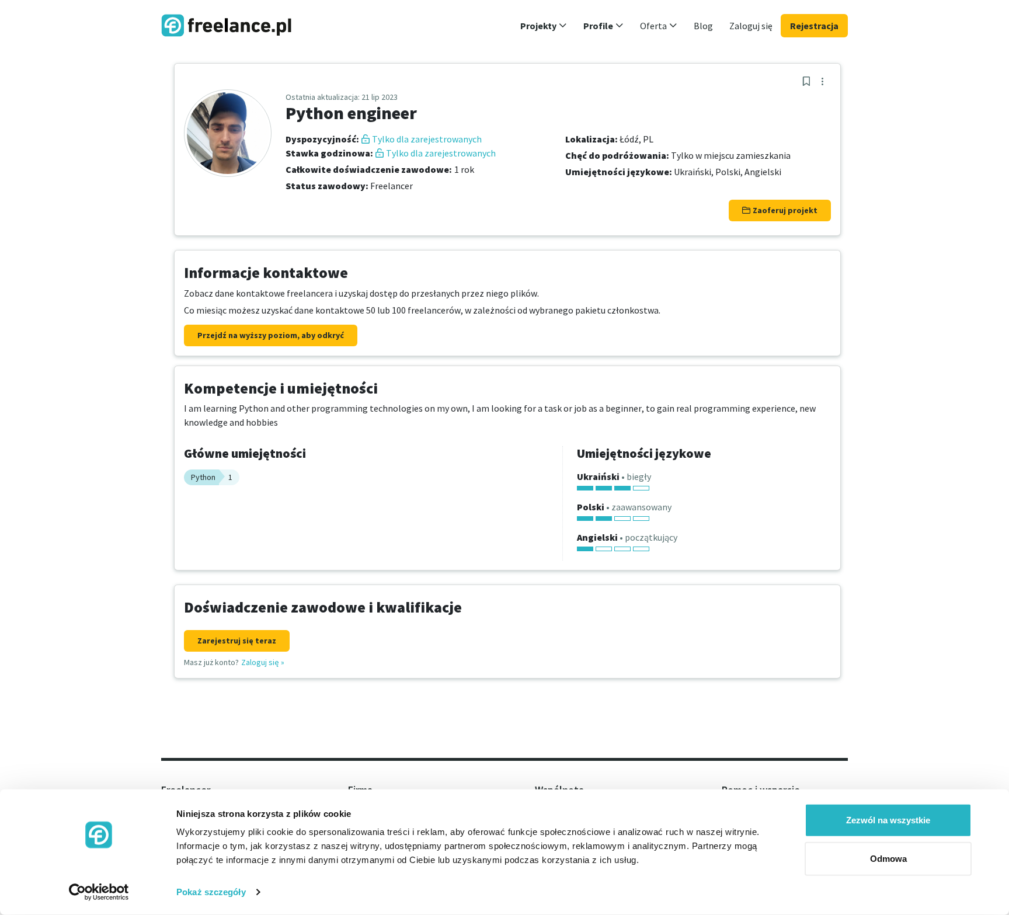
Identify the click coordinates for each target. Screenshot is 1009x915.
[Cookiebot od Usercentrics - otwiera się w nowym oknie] (99, 892)
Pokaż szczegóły (211, 892)
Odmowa (888, 858)
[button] (543, 25)
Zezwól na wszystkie (888, 820)
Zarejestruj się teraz (236, 640)
